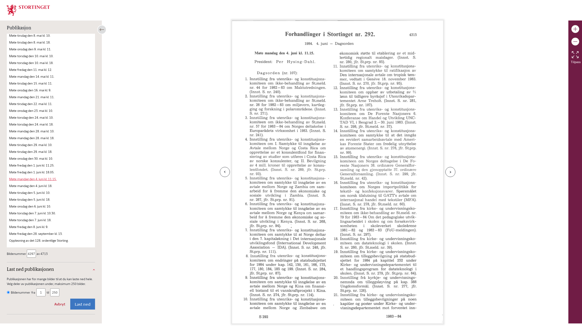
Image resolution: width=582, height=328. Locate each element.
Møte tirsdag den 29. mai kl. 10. (30, 145)
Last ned (82, 304)
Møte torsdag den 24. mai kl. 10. (31, 117)
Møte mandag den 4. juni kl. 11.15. (33, 179)
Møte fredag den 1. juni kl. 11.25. (31, 165)
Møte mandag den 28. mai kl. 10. (31, 131)
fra (33, 292)
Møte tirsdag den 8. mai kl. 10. (29, 35)
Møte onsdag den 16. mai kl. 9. (30, 90)
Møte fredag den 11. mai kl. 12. (30, 69)
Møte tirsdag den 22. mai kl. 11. (30, 104)
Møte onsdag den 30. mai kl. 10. (31, 158)
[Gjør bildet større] (575, 29)
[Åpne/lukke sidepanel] (101, 29)
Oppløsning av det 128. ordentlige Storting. (38, 240)
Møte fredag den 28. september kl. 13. (36, 233)
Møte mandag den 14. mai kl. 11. (31, 76)
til (48, 292)
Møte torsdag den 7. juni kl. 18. (30, 220)
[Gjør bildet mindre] (575, 42)
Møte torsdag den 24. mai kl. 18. (31, 124)
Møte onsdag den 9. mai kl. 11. (30, 49)
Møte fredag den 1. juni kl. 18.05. (31, 172)
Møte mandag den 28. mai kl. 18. (31, 138)
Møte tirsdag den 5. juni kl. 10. (29, 192)
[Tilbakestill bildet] (575, 54)
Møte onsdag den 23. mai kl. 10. (31, 110)
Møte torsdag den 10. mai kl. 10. (31, 56)
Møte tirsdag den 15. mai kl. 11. (30, 83)
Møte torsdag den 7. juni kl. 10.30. (32, 213)
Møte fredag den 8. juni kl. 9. (28, 227)
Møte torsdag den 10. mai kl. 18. (31, 63)
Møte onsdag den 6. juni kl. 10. (30, 206)
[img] (28, 9)
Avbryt (59, 304)
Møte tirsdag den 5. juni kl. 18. (29, 199)
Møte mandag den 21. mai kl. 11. (31, 97)
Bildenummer (16, 253)
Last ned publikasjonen (30, 269)
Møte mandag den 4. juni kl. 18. (30, 186)
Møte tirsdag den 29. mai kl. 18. (30, 151)
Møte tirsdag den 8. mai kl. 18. (29, 42)
